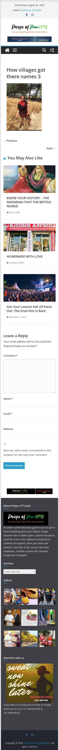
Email (7, 414)
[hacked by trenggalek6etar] (7, 50)
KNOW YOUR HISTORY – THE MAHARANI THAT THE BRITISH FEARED (29, 202)
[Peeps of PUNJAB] (25, 513)
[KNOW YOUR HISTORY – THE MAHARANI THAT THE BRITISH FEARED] (29, 167)
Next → (51, 148)
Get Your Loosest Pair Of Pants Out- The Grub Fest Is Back (29, 309)
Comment (10, 355)
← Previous (10, 140)
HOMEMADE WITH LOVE (24, 256)
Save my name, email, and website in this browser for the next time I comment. (27, 453)
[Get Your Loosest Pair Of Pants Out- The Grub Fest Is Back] (29, 276)
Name (8, 398)
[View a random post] (52, 50)
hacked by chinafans (31, 10)
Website (8, 429)
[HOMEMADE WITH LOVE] (29, 226)
